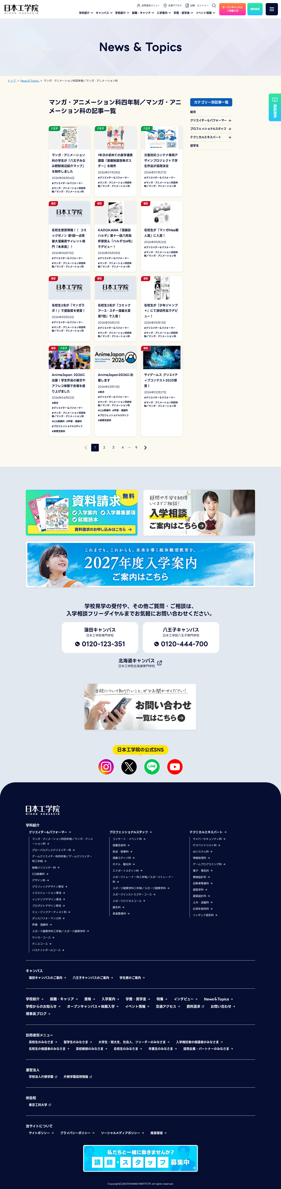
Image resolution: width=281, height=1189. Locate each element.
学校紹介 (120, 13)
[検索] (214, 5)
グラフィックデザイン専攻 (48, 887)
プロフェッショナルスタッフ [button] (208, 128)
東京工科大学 (38, 1104)
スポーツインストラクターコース (133, 894)
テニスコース (40, 944)
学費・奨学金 (182, 13)
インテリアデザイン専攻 (47, 899)
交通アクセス (175, 5)
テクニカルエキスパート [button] (205, 137)
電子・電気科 (201, 871)
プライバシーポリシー (76, 1133)
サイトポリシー (40, 1133)
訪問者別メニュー (151, 5)
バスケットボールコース (47, 950)
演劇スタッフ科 (122, 858)
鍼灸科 (117, 907)
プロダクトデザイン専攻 (47, 906)
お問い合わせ (221, 1006)
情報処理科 (200, 858)
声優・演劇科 (40, 925)
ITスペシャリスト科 (205, 845)
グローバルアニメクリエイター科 (52, 850)
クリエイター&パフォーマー (48, 832)
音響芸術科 (120, 845)
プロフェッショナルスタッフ (129, 832)
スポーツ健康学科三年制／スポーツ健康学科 (59, 931)
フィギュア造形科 (204, 915)
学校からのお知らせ (42, 1006)
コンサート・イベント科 (128, 839)
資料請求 (194, 1006)
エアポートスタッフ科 (126, 871)
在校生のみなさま (126, 1048)
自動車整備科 (201, 883)
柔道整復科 (120, 914)
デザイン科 (39, 880)
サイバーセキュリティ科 (208, 839)
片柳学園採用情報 (76, 1076)
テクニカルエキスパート (207, 832)
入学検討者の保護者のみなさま (198, 1042)
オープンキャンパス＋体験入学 (91, 1006)
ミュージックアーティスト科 (49, 912)
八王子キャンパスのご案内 (91, 977)
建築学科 (199, 890)
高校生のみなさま (41, 1042)
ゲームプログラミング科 (208, 864)
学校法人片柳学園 (41, 1076)
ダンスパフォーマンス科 (47, 918)
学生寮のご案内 (130, 977)
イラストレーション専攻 (47, 893)
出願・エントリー (199, 5)
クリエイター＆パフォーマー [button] (208, 120)
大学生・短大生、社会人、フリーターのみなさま (132, 1042)
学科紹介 (84, 13)
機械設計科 (200, 877)
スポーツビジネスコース (127, 901)
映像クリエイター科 (44, 868)
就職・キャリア (141, 13)
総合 (193, 112)
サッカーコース (42, 937)
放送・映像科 (121, 852)
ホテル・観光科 (122, 864)
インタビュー (184, 999)
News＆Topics (217, 999)
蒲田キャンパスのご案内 (46, 977)
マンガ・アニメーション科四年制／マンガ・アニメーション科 (62, 841)
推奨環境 (157, 1133)
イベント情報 (204, 13)
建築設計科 (200, 896)
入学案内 (162, 13)
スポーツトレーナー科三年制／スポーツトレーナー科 (143, 879)
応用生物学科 (201, 909)
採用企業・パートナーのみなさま (206, 1048)
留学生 (194, 145)
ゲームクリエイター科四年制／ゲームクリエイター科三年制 (62, 858)
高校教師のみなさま (90, 1048)
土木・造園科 (201, 902)
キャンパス (102, 13)
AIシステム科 (201, 852)
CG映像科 (39, 874)
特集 (161, 999)
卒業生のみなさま (161, 1048)
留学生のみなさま (76, 1042)
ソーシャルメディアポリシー (121, 1133)
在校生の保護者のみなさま (48, 1048)
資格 (88, 999)
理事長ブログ (37, 1014)
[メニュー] (272, 9)
